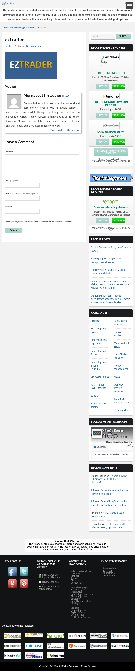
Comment (9, 152)
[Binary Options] (9, 3)
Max (10, 46)
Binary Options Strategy (79, 597)
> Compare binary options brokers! (110, 152)
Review (103, 86)
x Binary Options (87, 666)
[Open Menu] (129, 5)
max (65, 95)
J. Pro (94, 490)
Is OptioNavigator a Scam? (23, 28)
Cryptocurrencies (100, 377)
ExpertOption (78, 612)
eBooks (95, 396)
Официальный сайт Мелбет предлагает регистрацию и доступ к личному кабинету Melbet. (110, 299)
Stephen (75, 576)
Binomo (86, 617)
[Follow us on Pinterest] (24, 587)
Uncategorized (121, 410)
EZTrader (107, 571)
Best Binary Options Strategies (81, 602)
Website (8, 207)
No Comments (33, 46)
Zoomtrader (109, 573)
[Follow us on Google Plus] (12, 587)
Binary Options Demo (49, 583)
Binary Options (50, 575)
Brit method (109, 575)
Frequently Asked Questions (80, 591)
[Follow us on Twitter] (24, 575)
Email (21, 194)
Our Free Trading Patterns (118, 388)
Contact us (76, 583)
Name (11, 181)
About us (76, 580)
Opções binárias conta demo (49, 588)
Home (5, 28)
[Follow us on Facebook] (12, 575)
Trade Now (118, 86)
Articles (95, 321)
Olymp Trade (77, 615)
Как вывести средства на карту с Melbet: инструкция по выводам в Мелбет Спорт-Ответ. (110, 284)
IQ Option (76, 617)
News (117, 377)
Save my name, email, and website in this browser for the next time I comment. (39, 222)
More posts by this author (65, 130)
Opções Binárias (50, 577)
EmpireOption (78, 610)
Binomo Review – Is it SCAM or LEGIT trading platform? (110, 479)
